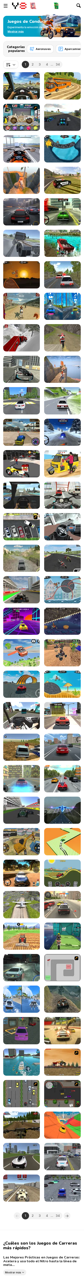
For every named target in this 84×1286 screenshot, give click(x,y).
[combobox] (10, 64)
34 (58, 64)
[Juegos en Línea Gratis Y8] (19, 6)
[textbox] (11, 64)
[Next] (74, 47)
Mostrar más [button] (13, 1272)
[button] (16, 32)
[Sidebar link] (5, 5)
